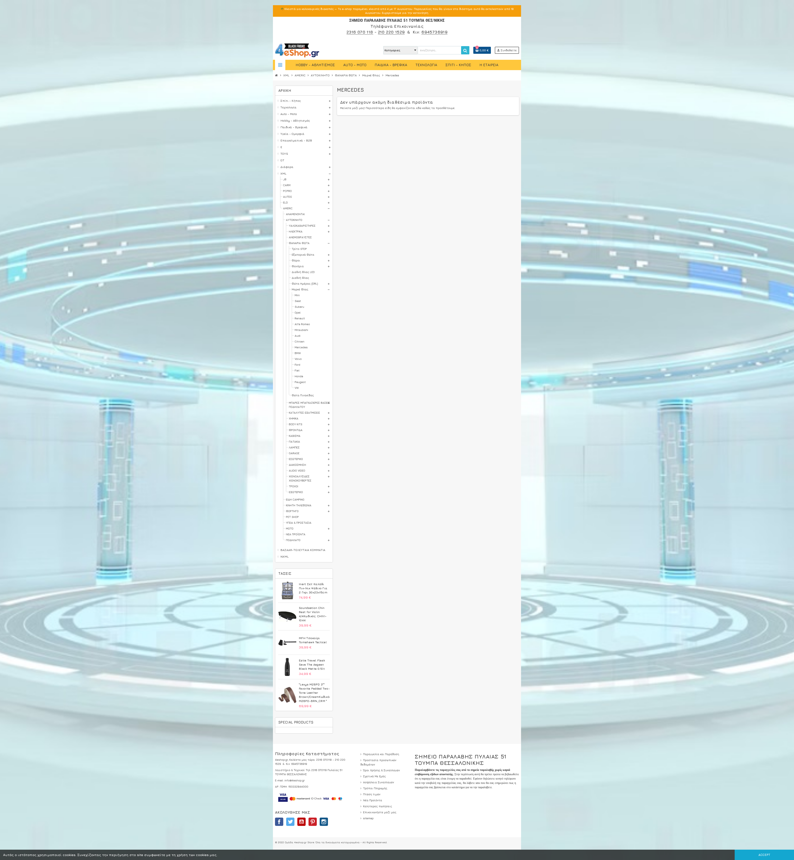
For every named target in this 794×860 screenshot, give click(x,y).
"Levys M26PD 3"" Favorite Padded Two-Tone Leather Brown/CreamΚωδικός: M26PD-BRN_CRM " (315, 693)
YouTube (301, 822)
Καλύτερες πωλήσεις (377, 806)
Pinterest (313, 822)
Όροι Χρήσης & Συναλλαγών (381, 770)
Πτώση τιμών (371, 794)
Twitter (290, 822)
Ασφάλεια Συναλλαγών (378, 782)
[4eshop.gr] (297, 50)
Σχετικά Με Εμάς (374, 776)
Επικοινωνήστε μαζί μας (379, 812)
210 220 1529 (391, 32)
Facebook (279, 822)
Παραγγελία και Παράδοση (381, 754)
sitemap (368, 818)
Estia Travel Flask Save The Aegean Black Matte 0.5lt (312, 664)
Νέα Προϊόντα (372, 800)
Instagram (324, 822)
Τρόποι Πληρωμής (375, 788)
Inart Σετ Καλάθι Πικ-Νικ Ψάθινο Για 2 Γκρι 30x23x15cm (313, 588)
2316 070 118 (360, 32)
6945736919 (434, 32)
